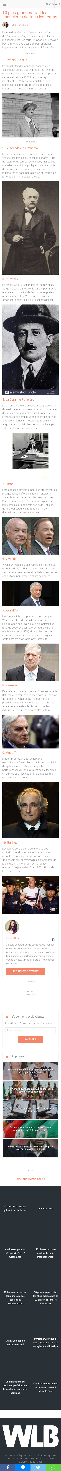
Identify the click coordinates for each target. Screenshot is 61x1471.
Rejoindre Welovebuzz (26, 971)
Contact (52, 1459)
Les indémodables (30, 1179)
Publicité (34, 1455)
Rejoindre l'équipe (16, 1455)
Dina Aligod (21, 25)
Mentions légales (35, 1459)
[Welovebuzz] (14, 4)
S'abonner (30, 1039)
